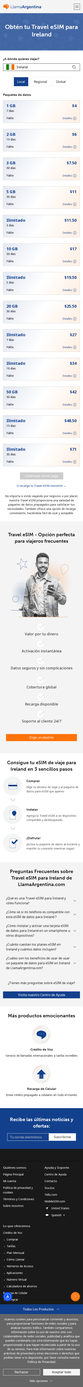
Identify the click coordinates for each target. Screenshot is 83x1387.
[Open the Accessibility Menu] (7, 1296)
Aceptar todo (61, 1372)
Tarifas (11, 1246)
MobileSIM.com (55, 1201)
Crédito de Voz (41, 1049)
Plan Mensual (15, 1253)
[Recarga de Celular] (41, 1074)
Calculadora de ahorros (22, 1286)
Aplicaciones (15, 1273)
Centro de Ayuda (55, 1174)
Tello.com (51, 1195)
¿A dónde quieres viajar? (21, 59)
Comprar (12, 1239)
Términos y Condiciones (18, 1199)
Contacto (51, 1181)
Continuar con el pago (41, 476)
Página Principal (13, 1174)
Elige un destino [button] (41, 737)
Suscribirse (62, 1137)
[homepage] (38, 6)
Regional (40, 81)
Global (61, 81)
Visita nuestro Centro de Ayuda (41, 995)
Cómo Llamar (16, 1259)
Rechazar (21, 1372)
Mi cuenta (9, 1181)
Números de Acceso (20, 1266)
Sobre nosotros (13, 1206)
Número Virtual (17, 1279)
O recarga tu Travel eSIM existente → (41, 486)
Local (21, 81)
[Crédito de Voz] (41, 1035)
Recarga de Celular (41, 1089)
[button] (77, 6)
